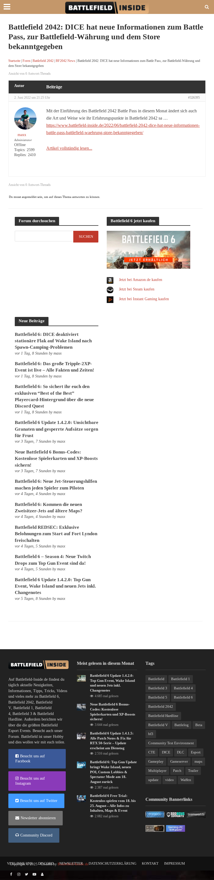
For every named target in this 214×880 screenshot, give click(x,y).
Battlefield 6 (49, 696)
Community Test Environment (171, 743)
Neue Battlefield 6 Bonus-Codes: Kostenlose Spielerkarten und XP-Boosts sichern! (56, 458)
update (153, 780)
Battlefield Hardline (163, 716)
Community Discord (36, 835)
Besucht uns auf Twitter (38, 801)
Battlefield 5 (157, 697)
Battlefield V (158, 725)
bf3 (150, 734)
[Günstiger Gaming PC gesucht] (175, 828)
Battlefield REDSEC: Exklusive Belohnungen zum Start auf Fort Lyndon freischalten (56, 534)
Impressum (174, 863)
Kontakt (150, 863)
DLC (180, 752)
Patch (177, 771)
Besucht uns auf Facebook (30, 758)
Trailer (193, 771)
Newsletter (71, 863)
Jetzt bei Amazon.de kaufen (140, 280)
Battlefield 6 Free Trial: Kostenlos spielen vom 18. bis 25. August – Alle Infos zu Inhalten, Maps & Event (113, 803)
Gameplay (156, 761)
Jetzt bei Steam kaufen (136, 289)
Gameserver (179, 761)
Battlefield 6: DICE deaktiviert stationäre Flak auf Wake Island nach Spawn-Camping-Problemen (53, 341)
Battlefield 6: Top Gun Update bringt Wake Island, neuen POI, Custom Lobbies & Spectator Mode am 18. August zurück (113, 772)
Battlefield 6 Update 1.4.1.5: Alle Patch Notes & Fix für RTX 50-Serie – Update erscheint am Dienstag (111, 740)
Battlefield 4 (183, 688)
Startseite (14, 61)
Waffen (186, 780)
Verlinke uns (20, 863)
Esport (196, 752)
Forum (13, 736)
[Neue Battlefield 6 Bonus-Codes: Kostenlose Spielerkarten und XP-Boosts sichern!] (81, 707)
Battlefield (156, 679)
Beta (198, 725)
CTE (151, 752)
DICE (166, 752)
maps (198, 761)
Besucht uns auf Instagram (30, 781)
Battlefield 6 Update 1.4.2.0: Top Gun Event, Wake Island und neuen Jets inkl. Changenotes (55, 586)
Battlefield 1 (23, 708)
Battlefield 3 (22, 714)
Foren (26, 61)
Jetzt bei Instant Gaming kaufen (144, 299)
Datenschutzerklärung (112, 863)
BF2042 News (65, 61)
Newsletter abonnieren (38, 818)
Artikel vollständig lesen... (69, 148)
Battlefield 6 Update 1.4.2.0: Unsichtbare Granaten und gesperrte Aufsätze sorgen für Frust (56, 429)
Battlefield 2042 (43, 61)
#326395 (194, 98)
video (169, 780)
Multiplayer (157, 771)
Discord (46, 863)
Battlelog (181, 725)
